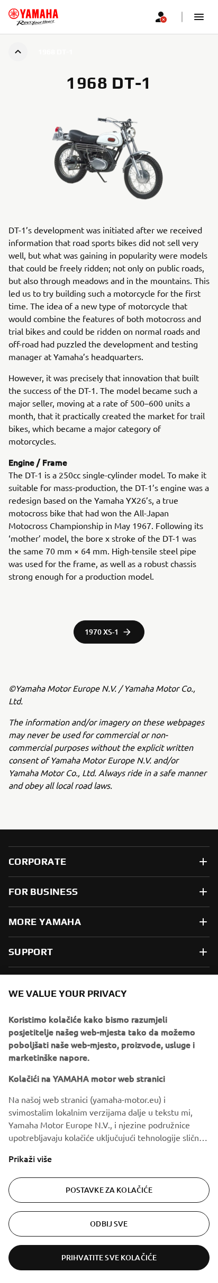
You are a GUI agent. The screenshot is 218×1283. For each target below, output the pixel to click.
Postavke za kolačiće (109, 1190)
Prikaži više (30, 1158)
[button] (199, 16)
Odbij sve (109, 1224)
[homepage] (33, 16)
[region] (109, 1129)
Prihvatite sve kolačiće (109, 1257)
